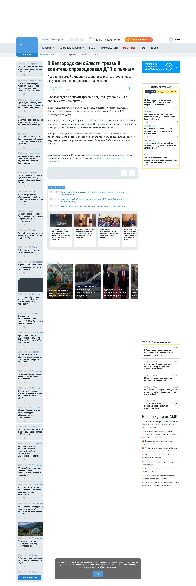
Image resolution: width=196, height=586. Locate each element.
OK (98, 574)
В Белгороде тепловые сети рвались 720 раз (29, 251)
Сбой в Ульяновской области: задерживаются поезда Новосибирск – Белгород (30, 358)
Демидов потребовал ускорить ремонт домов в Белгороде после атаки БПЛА (30, 394)
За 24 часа (150, 91)
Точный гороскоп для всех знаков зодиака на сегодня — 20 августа (30, 432)
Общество (33, 172)
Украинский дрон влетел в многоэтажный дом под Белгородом (30, 267)
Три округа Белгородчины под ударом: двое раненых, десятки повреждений (30, 105)
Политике (110, 565)
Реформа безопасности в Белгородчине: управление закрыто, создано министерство (30, 217)
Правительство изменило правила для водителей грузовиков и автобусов (157, 442)
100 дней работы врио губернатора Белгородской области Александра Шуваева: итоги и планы (31, 87)
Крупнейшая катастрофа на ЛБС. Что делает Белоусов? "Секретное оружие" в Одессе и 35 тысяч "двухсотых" (160, 424)
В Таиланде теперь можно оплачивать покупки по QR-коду (30, 560)
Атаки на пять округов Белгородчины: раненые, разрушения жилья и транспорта (29, 490)
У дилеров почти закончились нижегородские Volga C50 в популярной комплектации (160, 484)
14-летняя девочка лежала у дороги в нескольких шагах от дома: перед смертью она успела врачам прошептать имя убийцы (159, 434)
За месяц (172, 91)
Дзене (123, 154)
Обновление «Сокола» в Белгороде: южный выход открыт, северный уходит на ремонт (30, 140)
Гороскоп (34, 64)
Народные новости (70, 47)
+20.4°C (98, 39)
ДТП (63, 54)
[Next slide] (138, 230)
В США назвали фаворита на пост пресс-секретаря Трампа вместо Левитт (158, 477)
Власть (32, 211)
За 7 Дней (161, 91)
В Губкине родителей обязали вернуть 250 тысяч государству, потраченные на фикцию (31, 198)
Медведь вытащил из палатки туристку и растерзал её (27, 543)
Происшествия (109, 47)
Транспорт (36, 352)
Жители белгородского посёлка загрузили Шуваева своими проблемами (29, 413)
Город (31, 117)
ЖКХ (143, 47)
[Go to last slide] (47, 230)
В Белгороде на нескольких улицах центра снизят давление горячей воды (31, 122)
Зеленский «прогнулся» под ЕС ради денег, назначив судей (159, 463)
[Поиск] (175, 48)
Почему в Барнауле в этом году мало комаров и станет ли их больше (161, 470)
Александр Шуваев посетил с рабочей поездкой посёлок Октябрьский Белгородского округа (28, 451)
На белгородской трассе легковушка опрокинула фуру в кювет (29, 376)
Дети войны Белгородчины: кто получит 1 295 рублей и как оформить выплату (30, 319)
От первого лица (35, 81)
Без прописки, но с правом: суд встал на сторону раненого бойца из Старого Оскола (31, 178)
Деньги (32, 192)
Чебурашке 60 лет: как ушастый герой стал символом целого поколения (28, 300)
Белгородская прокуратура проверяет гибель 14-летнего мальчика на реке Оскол (31, 510)
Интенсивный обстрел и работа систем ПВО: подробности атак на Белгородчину (29, 159)
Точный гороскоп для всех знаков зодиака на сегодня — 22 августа (30, 69)
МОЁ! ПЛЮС (129, 47)
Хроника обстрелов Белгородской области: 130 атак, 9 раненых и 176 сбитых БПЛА (29, 339)
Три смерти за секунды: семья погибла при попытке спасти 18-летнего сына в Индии (159, 449)
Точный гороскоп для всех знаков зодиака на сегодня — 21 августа (30, 235)
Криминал (73, 54)
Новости (46, 47)
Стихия (97, 54)
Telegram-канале (105, 158)
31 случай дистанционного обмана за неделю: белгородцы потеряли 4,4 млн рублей (30, 471)
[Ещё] (166, 49)
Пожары (85, 54)
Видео (154, 47)
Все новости (30, 577)
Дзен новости (94, 154)
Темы (92, 47)
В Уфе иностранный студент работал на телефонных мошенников (158, 456)
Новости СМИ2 (53, 263)
